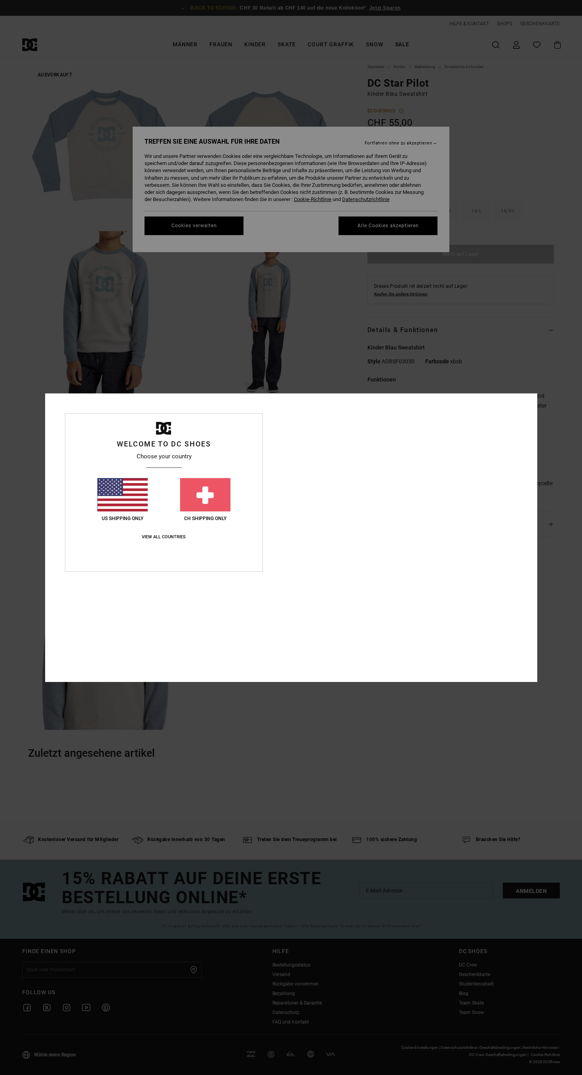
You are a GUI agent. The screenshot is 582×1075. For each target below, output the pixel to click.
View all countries (164, 536)
